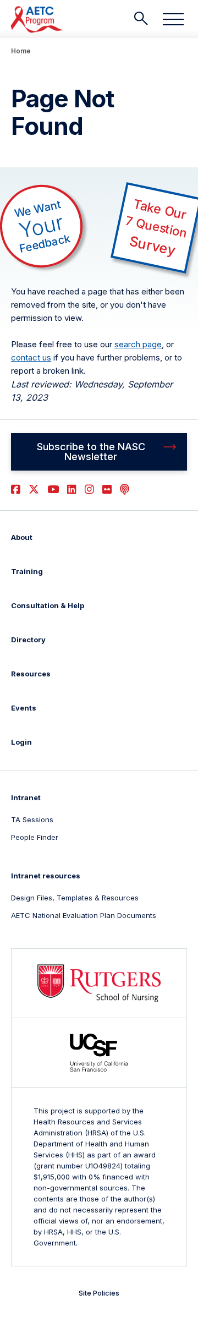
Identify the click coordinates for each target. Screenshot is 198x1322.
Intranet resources (45, 875)
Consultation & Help (47, 605)
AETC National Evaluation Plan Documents (83, 915)
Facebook (15, 489)
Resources (31, 673)
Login (21, 742)
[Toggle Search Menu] (141, 19)
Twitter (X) (34, 489)
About (21, 537)
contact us (31, 357)
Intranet (26, 797)
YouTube (53, 489)
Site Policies (99, 1292)
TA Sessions (32, 819)
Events (23, 707)
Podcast (124, 489)
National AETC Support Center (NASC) (37, 19)
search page (138, 344)
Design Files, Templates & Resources (75, 897)
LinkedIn (71, 489)
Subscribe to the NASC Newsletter (91, 451)
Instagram (89, 489)
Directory (28, 639)
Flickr (107, 489)
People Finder (34, 837)
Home (21, 51)
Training (27, 571)
